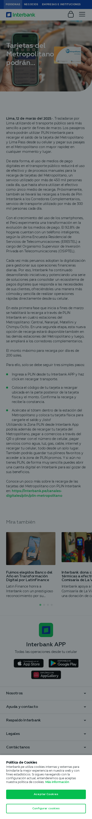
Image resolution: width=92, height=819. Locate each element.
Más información (57, 782)
